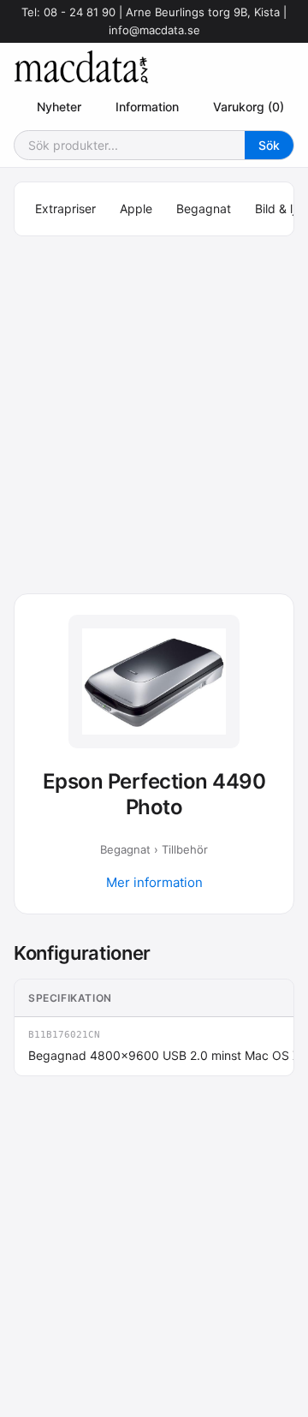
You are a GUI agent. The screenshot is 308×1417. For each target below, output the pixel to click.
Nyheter (59, 106)
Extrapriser (65, 208)
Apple (136, 208)
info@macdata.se (154, 30)
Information (147, 106)
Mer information (154, 882)
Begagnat (203, 208)
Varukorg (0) (248, 106)
